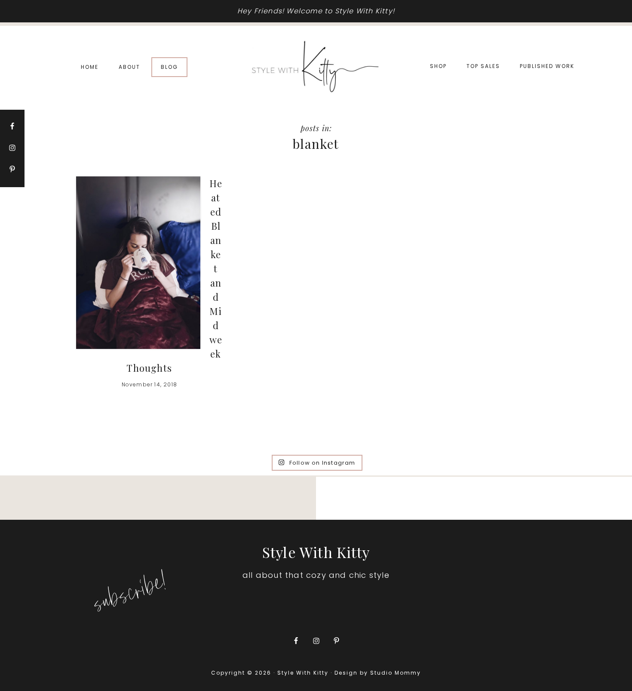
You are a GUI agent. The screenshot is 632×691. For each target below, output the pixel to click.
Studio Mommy (395, 672)
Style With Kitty (316, 67)
